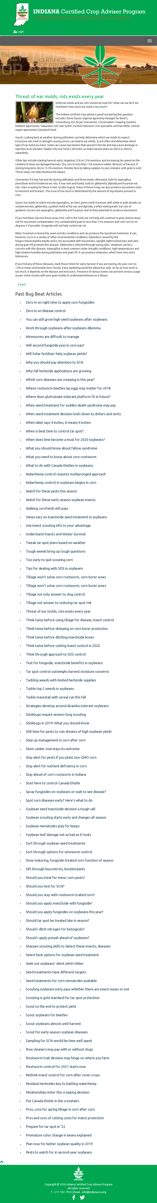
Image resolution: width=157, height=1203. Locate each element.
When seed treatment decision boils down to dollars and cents (73, 414)
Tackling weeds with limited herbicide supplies (61, 680)
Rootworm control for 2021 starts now (56, 1066)
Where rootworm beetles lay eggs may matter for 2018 (68, 388)
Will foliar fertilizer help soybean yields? (56, 354)
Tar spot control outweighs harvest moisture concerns (67, 671)
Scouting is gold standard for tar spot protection (63, 998)
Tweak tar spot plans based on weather (56, 543)
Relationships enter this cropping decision (57, 1092)
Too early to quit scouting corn (49, 560)
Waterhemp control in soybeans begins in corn (61, 482)
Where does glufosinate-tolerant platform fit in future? (68, 397)
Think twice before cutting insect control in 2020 (63, 646)
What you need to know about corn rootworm (61, 457)
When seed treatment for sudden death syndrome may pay (71, 405)
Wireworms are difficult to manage (52, 337)
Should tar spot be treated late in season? (57, 920)
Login (20, 31)
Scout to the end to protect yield (51, 1006)
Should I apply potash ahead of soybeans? (57, 938)
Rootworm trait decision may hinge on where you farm (67, 1058)
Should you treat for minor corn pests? (55, 877)
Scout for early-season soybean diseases (57, 1032)
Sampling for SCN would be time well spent (59, 1041)
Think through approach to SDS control (56, 654)
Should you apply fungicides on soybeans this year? (64, 912)
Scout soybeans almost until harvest (53, 1024)
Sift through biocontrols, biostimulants (55, 869)
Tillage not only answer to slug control (55, 594)
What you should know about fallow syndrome (61, 448)
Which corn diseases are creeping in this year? (60, 379)
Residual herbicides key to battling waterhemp (61, 1083)
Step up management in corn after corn (56, 740)
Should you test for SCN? (45, 886)
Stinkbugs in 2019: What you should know (57, 723)
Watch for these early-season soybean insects (61, 500)
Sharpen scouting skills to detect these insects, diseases (68, 946)
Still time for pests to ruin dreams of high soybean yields (69, 731)
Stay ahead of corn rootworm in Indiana (56, 774)
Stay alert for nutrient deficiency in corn (56, 766)
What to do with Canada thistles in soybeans (59, 465)
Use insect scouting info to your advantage (58, 525)
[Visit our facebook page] (73, 1198)
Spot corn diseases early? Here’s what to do (59, 800)
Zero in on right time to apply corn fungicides (60, 302)
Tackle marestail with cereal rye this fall (56, 697)
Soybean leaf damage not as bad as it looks (58, 835)
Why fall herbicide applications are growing (58, 371)
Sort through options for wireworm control (59, 852)
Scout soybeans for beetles (47, 1015)
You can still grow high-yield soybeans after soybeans (66, 319)
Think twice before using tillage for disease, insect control (70, 620)
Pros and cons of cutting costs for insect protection (65, 1118)
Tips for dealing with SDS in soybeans (54, 568)
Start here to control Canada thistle (53, 783)
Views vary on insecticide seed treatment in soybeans (66, 517)
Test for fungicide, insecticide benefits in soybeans (64, 663)
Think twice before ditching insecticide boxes (60, 637)
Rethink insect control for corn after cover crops (63, 1075)
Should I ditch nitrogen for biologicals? (55, 929)
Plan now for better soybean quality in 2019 (59, 1144)
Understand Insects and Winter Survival (56, 534)
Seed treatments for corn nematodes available (61, 981)
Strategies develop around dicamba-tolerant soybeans (67, 706)
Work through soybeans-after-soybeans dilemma (63, 328)
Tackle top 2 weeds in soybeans (50, 688)
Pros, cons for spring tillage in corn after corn (60, 1109)
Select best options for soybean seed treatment (62, 955)
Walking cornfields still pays (47, 508)
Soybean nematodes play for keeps (52, 826)
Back (23, 284)
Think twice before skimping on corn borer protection (67, 628)
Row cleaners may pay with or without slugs (59, 1049)
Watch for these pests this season (51, 491)
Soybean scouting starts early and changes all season (66, 817)
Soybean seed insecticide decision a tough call (60, 809)
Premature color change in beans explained (59, 1135)
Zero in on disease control (46, 311)
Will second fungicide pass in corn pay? (55, 345)
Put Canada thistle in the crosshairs (52, 1101)
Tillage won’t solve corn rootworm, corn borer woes (66, 577)
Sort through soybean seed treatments (55, 843)
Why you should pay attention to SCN (54, 362)
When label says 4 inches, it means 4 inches (58, 422)
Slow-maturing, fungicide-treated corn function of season (70, 860)
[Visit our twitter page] (82, 1198)
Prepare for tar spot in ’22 (45, 1126)
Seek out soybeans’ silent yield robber (55, 963)
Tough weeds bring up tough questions (55, 551)
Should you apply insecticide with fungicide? (59, 903)
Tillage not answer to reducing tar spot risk (59, 603)
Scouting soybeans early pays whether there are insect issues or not (77, 989)
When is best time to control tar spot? (55, 431)
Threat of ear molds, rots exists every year (59, 96)
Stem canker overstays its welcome (53, 749)
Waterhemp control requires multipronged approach (66, 474)
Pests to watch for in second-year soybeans (59, 1152)
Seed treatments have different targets (56, 972)
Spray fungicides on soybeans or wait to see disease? (66, 792)
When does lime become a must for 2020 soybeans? (65, 439)
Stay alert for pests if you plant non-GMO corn (61, 757)
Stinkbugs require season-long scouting (56, 714)
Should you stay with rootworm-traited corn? (60, 895)
